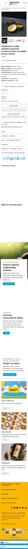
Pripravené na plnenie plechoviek (10, 484)
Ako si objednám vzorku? (10, 140)
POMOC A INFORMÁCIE (9, 498)
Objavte (5, 439)
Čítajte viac (5, 473)
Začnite (6, 333)
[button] (14, 110)
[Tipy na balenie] (14, 421)
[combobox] (14, 542)
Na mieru (5, 494)
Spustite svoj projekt (9, 374)
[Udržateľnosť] (14, 452)
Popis (3, 131)
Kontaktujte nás (8, 503)
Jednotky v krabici (8, 136)
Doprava (3, 101)
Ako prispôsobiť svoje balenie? (13, 152)
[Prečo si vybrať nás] (14, 390)
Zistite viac (5, 408)
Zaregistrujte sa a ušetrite (13, 513)
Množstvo (5, 89)
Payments (4, 144)
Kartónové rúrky (8, 489)
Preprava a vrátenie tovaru (11, 148)
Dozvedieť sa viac (8, 283)
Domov (2, 8)
